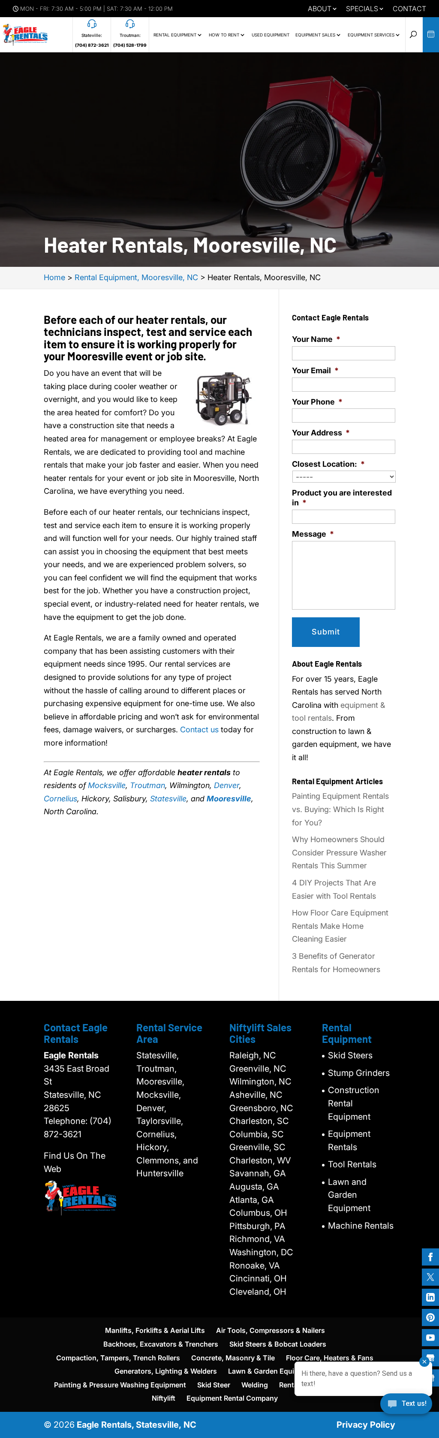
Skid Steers (350, 1055)
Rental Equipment (174, 34)
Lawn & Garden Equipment (271, 1371)
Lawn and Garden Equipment (349, 1195)
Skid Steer (213, 1385)
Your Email (315, 370)
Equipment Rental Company (232, 1398)
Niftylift (163, 1398)
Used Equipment (270, 34)
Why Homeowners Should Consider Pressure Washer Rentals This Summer (339, 852)
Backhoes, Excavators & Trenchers (160, 1344)
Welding (254, 1385)
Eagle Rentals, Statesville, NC (136, 1425)
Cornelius (60, 798)
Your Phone (317, 401)
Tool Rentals (352, 1164)
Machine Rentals (361, 1225)
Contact (409, 9)
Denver (226, 785)
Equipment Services (371, 34)
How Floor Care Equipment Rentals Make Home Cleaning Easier (340, 925)
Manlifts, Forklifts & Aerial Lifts (155, 1330)
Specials (362, 9)
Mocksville (107, 785)
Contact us (199, 729)
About (319, 9)
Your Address (321, 432)
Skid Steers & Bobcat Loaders (277, 1344)
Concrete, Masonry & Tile (233, 1357)
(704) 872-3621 (91, 45)
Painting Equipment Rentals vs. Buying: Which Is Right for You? (340, 809)
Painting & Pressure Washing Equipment (120, 1385)
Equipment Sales (315, 34)
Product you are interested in (342, 497)
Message (313, 533)
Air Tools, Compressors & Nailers (270, 1330)
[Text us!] (406, 1406)
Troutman (147, 785)
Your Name (316, 339)
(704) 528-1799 (130, 45)
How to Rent (224, 34)
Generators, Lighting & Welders (165, 1371)
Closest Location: (328, 463)
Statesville (168, 798)
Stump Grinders (359, 1073)
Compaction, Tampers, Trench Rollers (118, 1357)
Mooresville (229, 798)
